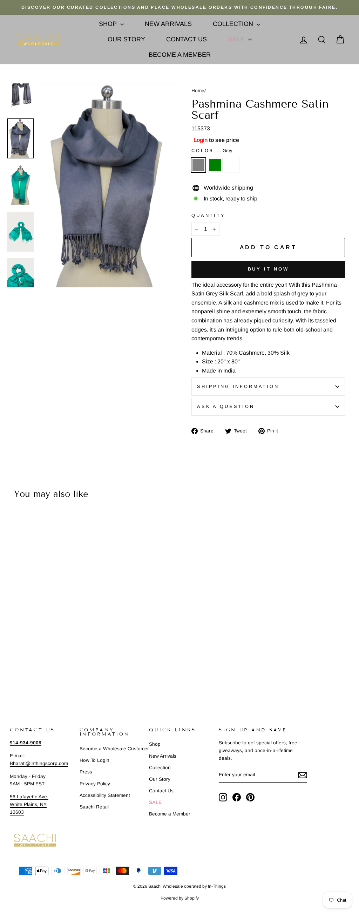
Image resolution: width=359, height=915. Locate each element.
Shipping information (238, 386)
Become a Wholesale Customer (114, 748)
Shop (108, 23)
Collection (234, 23)
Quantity (208, 215)
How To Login (94, 760)
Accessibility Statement (105, 795)
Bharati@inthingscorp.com (39, 763)
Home (197, 90)
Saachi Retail (94, 807)
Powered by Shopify (180, 898)
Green (215, 165)
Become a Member (180, 54)
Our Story (126, 39)
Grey (198, 165)
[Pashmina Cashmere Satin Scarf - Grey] (11, 675)
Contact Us (186, 39)
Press (86, 771)
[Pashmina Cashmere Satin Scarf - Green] (20, 675)
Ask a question (226, 406)
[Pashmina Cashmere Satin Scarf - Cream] (30, 675)
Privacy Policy (95, 783)
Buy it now (268, 269)
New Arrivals (168, 23)
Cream (232, 165)
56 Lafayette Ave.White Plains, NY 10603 (29, 804)
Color (211, 150)
